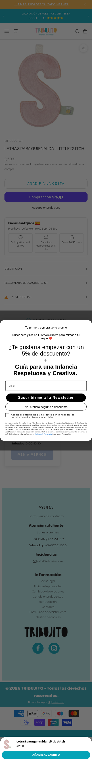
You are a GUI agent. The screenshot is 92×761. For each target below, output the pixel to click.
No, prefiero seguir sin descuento (46, 406)
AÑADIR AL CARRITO (46, 755)
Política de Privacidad (44, 434)
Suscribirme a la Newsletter (46, 397)
